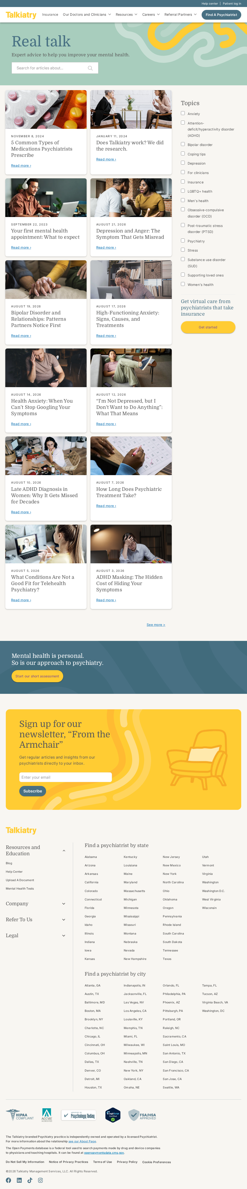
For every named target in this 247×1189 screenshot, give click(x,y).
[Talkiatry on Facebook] (8, 1180)
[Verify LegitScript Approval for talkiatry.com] (113, 1114)
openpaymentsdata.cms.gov (104, 1152)
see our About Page (82, 1141)
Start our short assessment (37, 676)
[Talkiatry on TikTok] (29, 1180)
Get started (208, 327)
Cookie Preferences (156, 1162)
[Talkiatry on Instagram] (40, 1180)
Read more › (21, 165)
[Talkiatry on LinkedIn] (19, 1180)
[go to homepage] (21, 14)
